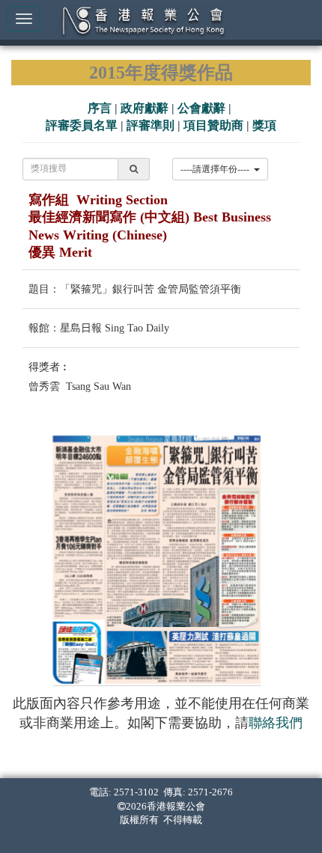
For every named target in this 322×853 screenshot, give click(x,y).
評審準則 (150, 125)
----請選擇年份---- (217, 169)
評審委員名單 (82, 125)
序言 (100, 108)
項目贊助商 (213, 125)
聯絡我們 (276, 722)
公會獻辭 (201, 108)
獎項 (264, 125)
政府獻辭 (144, 108)
